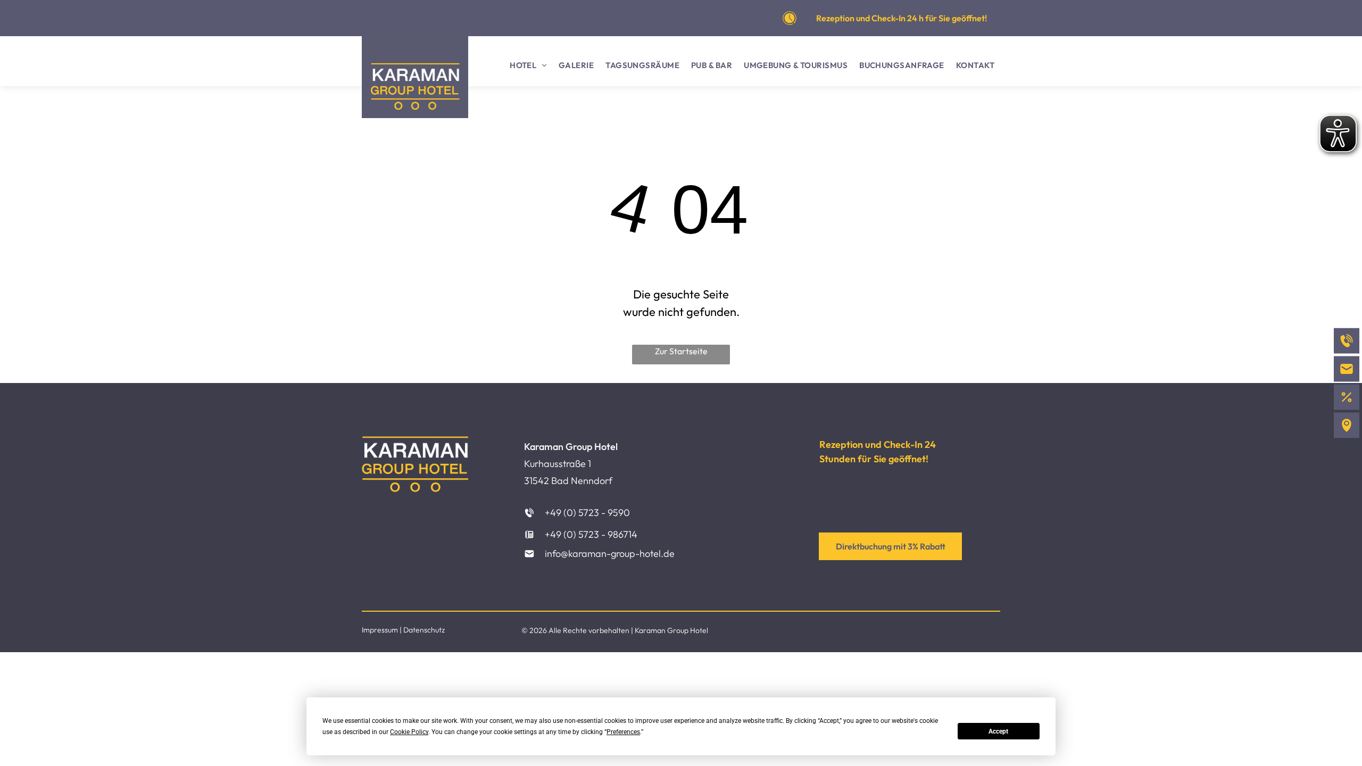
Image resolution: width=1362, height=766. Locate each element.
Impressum (380, 630)
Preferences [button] (623, 732)
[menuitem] (528, 66)
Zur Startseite (681, 351)
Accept (998, 731)
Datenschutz (424, 630)
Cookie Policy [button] (409, 732)
